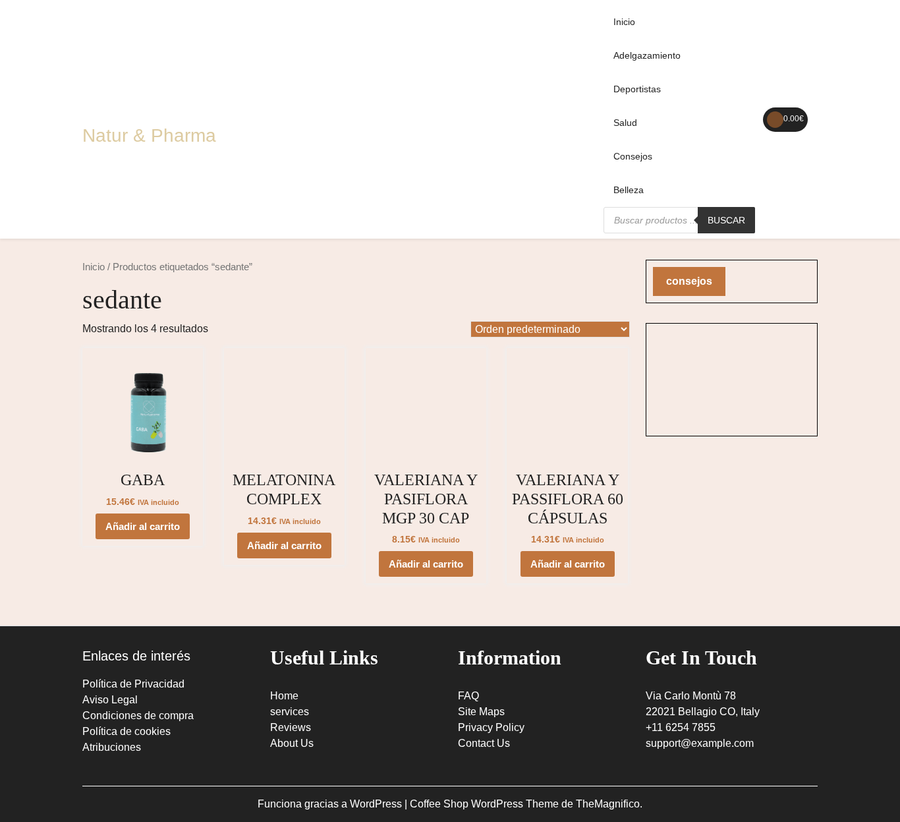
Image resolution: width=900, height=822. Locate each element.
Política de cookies (126, 731)
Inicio (624, 21)
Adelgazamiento (647, 55)
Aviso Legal (110, 699)
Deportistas (637, 89)
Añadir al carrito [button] (142, 526)
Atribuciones (111, 747)
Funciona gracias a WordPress (331, 803)
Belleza (628, 190)
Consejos (632, 156)
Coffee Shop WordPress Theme (485, 803)
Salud (625, 122)
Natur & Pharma (149, 135)
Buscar (726, 220)
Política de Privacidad (133, 684)
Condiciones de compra (138, 715)
